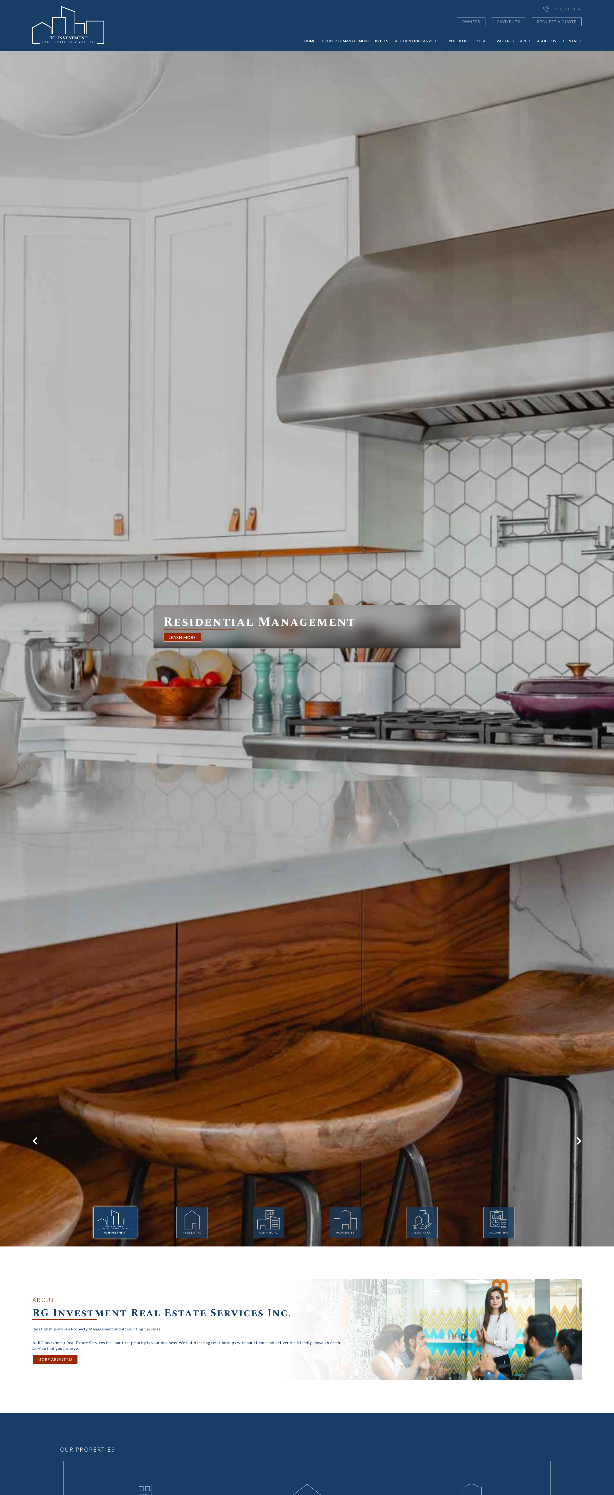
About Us (546, 41)
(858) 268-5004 (567, 9)
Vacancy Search (513, 41)
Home (309, 41)
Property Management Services (355, 41)
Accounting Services (417, 41)
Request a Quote (557, 21)
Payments (508, 21)
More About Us (55, 1359)
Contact (572, 41)
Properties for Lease (468, 41)
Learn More (182, 637)
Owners (471, 21)
